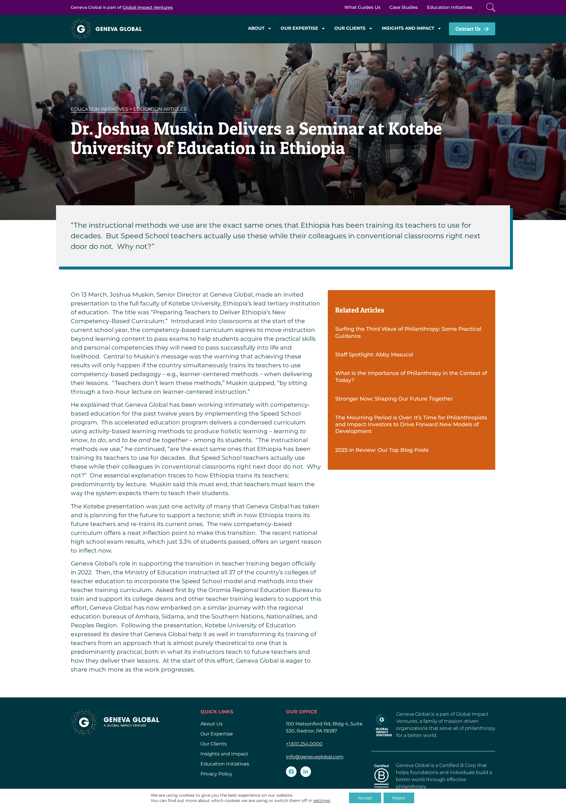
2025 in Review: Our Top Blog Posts (382, 450)
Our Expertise (299, 28)
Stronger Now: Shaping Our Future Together (394, 399)
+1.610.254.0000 (304, 744)
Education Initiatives (450, 7)
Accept (365, 798)
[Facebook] (291, 771)
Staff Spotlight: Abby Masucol (374, 354)
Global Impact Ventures (148, 7)
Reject (398, 798)
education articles (159, 109)
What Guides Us (362, 7)
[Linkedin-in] (305, 771)
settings (321, 800)
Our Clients (350, 28)
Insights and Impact (408, 28)
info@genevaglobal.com (314, 757)
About (256, 28)
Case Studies (403, 7)
